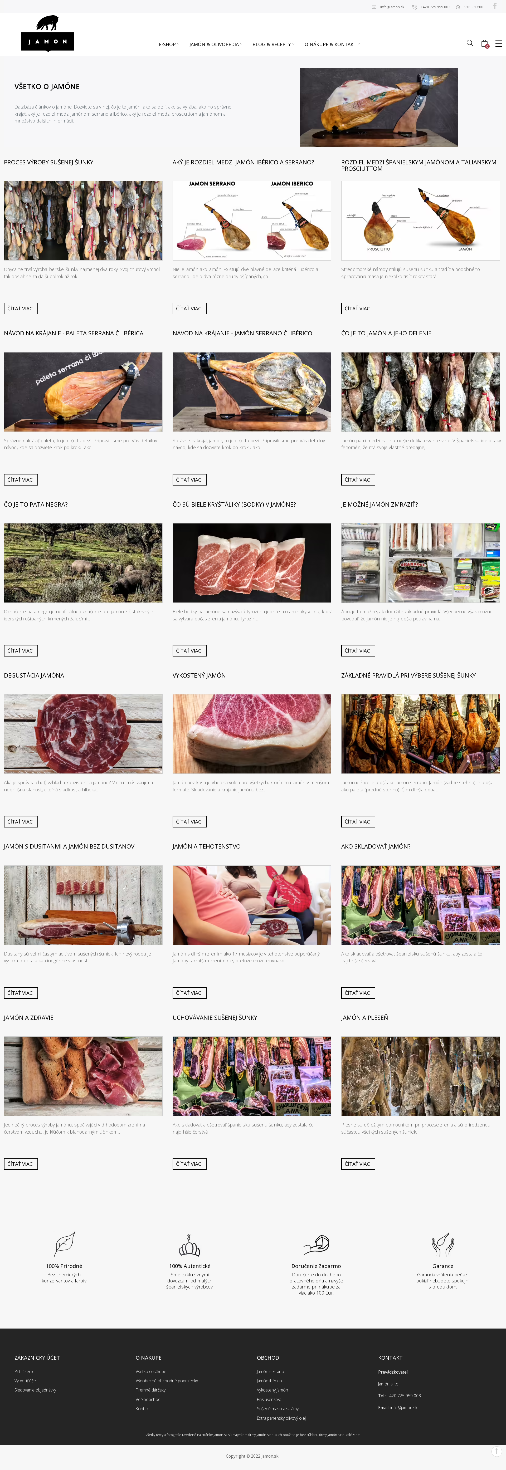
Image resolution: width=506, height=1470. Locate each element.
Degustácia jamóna (34, 675)
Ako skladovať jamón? (376, 846)
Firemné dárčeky (151, 1390)
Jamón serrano (270, 1371)
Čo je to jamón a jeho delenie (386, 333)
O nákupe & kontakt (330, 44)
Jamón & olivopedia (214, 44)
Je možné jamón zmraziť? (379, 504)
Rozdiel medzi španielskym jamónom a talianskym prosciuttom (419, 165)
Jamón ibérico (269, 1381)
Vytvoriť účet (25, 1381)
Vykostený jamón (199, 675)
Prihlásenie (24, 1371)
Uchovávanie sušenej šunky (215, 1018)
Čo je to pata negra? (36, 504)
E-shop (167, 44)
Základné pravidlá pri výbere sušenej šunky (408, 675)
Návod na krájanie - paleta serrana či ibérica (73, 333)
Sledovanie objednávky (35, 1390)
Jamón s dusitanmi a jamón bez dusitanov (69, 846)
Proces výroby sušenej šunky (48, 162)
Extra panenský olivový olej (281, 1418)
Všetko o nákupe (151, 1371)
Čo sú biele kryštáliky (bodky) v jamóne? (234, 504)
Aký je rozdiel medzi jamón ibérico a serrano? (243, 162)
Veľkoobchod (148, 1399)
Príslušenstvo (269, 1399)
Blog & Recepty (271, 44)
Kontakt (143, 1409)
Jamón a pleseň (364, 1018)
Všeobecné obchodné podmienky (167, 1381)
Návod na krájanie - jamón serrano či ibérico (242, 333)
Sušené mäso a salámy (278, 1409)
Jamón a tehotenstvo (207, 846)
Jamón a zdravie (28, 1018)
